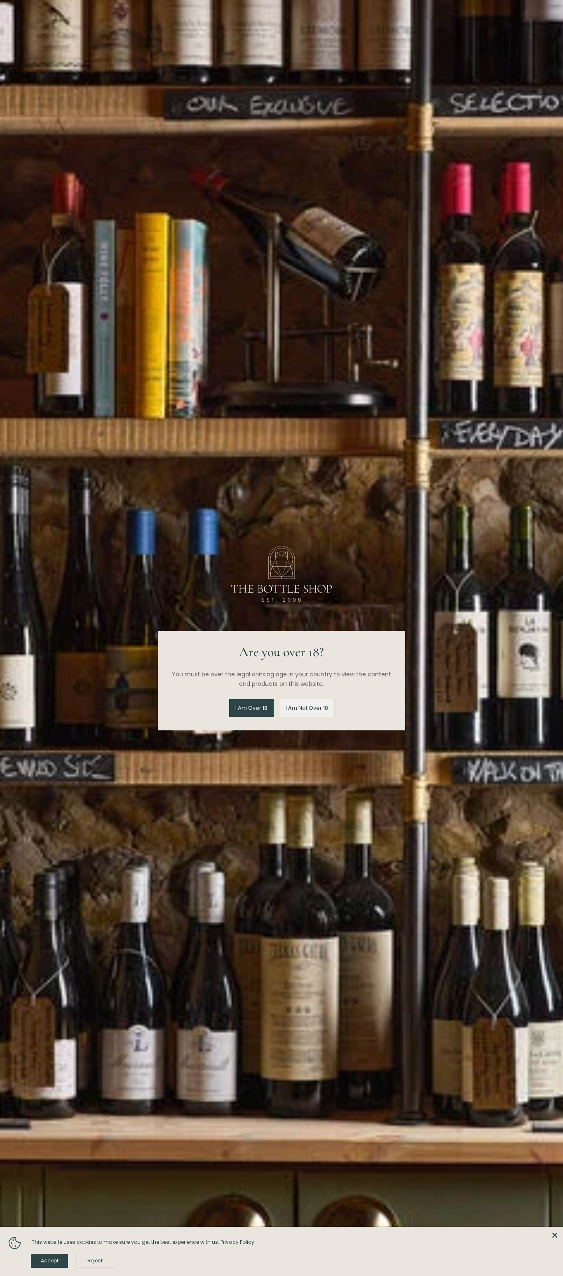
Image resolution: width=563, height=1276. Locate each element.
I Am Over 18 (251, 708)
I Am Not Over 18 (307, 708)
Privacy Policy (237, 1241)
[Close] (555, 1235)
